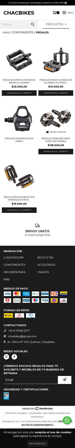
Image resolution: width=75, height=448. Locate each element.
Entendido (37, 443)
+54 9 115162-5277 (19, 330)
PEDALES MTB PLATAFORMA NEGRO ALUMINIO (19, 81)
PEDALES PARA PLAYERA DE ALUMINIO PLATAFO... (56, 81)
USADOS (43, 272)
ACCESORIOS (46, 265)
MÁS (7, 279)
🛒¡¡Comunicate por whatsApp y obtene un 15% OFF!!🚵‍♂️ (37, 2)
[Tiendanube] (38, 409)
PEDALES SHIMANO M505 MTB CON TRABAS (56, 139)
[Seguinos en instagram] (6, 357)
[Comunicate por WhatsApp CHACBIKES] (67, 420)
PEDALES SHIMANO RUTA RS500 (19, 139)
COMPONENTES (23, 32)
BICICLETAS (45, 257)
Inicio (6, 32)
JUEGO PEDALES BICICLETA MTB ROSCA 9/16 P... (19, 198)
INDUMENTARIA (14, 272)
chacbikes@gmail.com (22, 336)
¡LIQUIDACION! (13, 257)
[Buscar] (33, 24)
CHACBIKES (18, 13)
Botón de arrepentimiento (37, 425)
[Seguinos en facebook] (14, 357)
